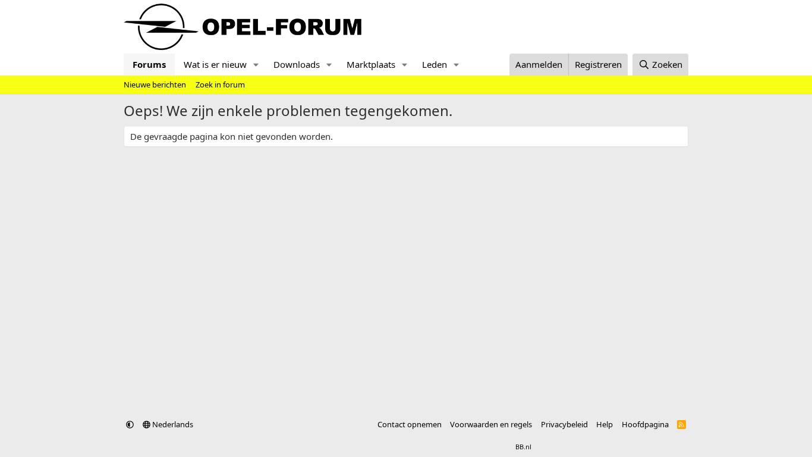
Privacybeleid (564, 424)
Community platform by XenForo (375, 446)
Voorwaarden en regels (491, 424)
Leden (434, 64)
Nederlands (171, 424)
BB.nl (523, 446)
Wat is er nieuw (215, 64)
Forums (149, 64)
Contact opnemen (409, 424)
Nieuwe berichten (155, 84)
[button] (256, 65)
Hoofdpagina (645, 424)
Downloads (296, 64)
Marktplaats (371, 64)
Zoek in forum (220, 84)
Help (604, 424)
